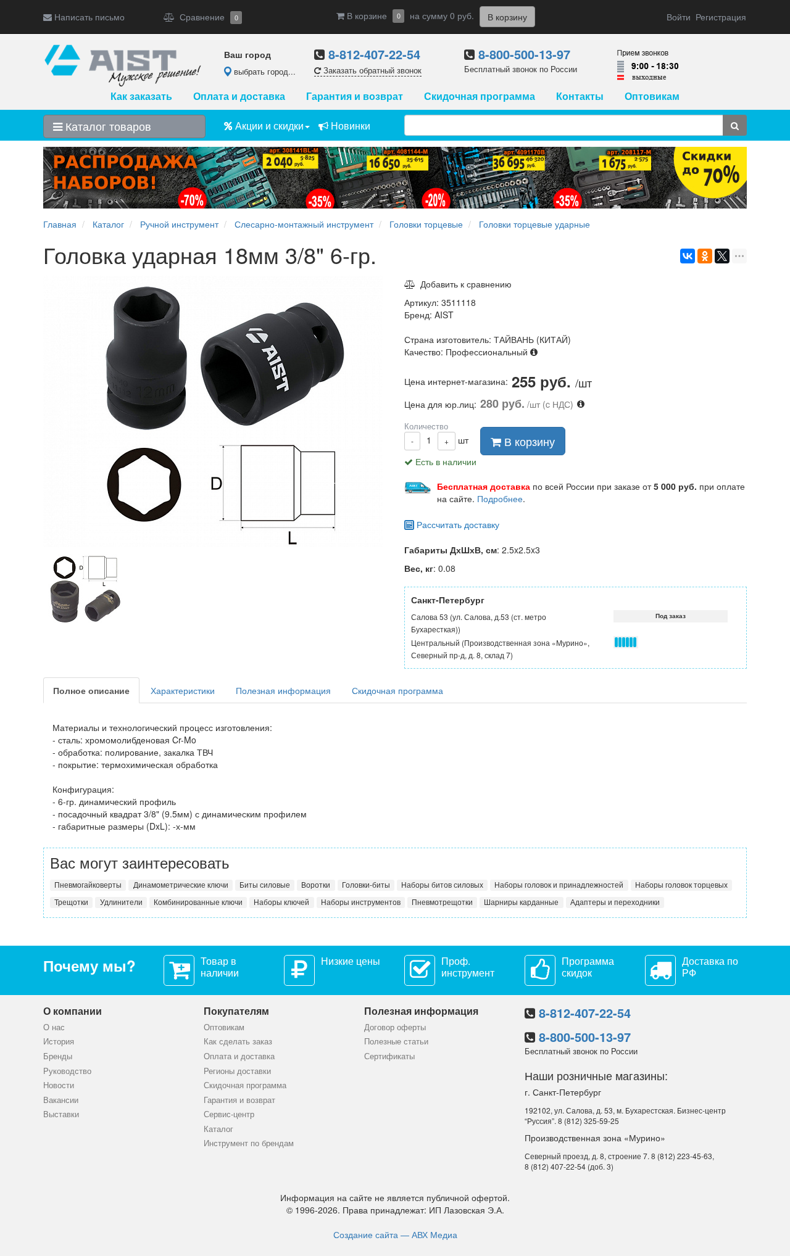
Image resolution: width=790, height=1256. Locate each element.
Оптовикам (652, 96)
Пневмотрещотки (442, 902)
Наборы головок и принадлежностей (558, 885)
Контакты (580, 96)
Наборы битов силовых (442, 885)
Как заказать (141, 96)
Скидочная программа (479, 96)
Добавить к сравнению (463, 284)
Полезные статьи (396, 1041)
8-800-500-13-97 (524, 54)
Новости (58, 1085)
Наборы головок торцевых (681, 885)
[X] (722, 256)
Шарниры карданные (521, 902)
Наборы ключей (281, 902)
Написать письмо (88, 16)
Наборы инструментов (361, 902)
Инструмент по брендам (249, 1143)
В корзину (528, 441)
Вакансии (60, 1099)
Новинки (349, 125)
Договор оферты (395, 1027)
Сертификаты (389, 1056)
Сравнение (206, 16)
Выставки (61, 1114)
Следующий (388, 590)
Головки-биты (366, 885)
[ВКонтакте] (687, 256)
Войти (679, 16)
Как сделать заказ (238, 1041)
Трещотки (71, 902)
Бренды (57, 1056)
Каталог (218, 1128)
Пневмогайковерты (88, 885)
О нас (54, 1027)
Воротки (315, 885)
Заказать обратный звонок (371, 70)
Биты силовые (264, 885)
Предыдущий (40, 590)
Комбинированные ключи (198, 902)
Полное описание (91, 690)
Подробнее (500, 498)
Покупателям (236, 1011)
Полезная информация (283, 690)
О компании (72, 1011)
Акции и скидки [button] (268, 125)
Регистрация (721, 16)
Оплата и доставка (239, 96)
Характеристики (183, 690)
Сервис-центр (229, 1114)
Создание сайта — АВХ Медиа (395, 1234)
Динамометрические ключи (180, 885)
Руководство (67, 1070)
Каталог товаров (106, 126)
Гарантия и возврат (354, 96)
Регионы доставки (237, 1070)
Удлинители (121, 902)
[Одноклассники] (704, 256)
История (58, 1041)
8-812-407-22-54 (374, 54)
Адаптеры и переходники (615, 902)
